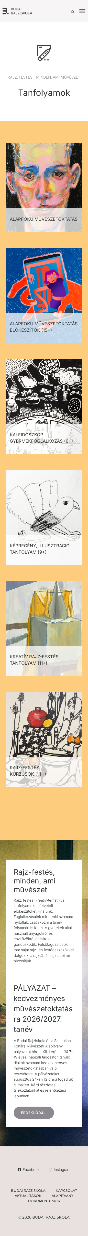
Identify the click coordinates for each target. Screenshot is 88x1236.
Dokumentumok (44, 1201)
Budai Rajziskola (28, 1190)
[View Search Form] (72, 12)
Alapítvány (62, 1196)
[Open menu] (82, 11)
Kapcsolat (66, 1190)
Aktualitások (28, 1196)
